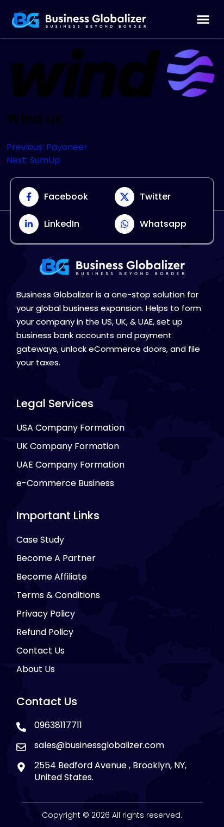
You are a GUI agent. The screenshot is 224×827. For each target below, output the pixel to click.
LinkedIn (61, 223)
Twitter (155, 196)
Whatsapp (163, 223)
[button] (202, 19)
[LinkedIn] (29, 224)
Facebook (66, 196)
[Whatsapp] (124, 224)
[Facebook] (29, 197)
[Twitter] (124, 197)
